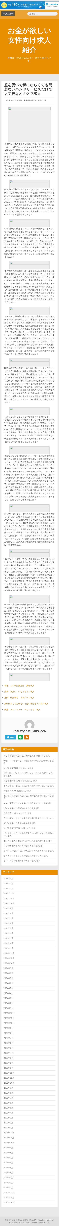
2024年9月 (8, 968)
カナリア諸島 (24, 1223)
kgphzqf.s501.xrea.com (36, 100)
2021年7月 (8, 1157)
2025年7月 (8, 918)
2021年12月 (9, 1133)
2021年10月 (9, 1143)
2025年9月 (8, 908)
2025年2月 (8, 943)
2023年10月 (9, 1023)
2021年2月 (8, 1182)
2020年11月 (9, 1197)
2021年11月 (9, 1138)
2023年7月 (8, 1038)
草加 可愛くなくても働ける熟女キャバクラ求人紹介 (28, 803)
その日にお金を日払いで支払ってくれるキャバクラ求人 (29, 851)
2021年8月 (8, 1153)
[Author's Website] (20, 737)
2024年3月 (8, 998)
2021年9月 (8, 1148)
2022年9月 (8, 1088)
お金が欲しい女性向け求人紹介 (29, 40)
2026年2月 (8, 883)
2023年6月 (8, 1043)
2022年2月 (8, 1123)
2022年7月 (8, 1098)
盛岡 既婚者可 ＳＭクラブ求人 (19, 697)
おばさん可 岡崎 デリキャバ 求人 (18, 768)
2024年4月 (8, 993)
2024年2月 (8, 1003)
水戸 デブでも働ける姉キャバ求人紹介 (22, 861)
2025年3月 (8, 938)
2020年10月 (9, 1202)
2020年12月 (9, 1192)
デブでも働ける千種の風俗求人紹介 (20, 823)
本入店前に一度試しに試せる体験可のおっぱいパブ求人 (29, 786)
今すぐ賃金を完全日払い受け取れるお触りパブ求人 (27, 756)
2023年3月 (8, 1058)
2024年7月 (8, 978)
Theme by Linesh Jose (40, 1223)
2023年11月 (9, 1018)
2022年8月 (8, 1093)
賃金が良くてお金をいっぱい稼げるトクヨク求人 (26, 703)
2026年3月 (8, 878)
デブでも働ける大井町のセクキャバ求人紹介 (24, 846)
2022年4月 (8, 1113)
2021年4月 (8, 1172)
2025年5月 (8, 928)
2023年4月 (8, 1053)
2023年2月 (8, 1063)
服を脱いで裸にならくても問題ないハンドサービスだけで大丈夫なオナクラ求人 (28, 89)
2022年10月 (9, 1083)
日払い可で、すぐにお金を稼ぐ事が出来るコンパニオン (29, 818)
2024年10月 (9, 963)
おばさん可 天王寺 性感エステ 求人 (19, 828)
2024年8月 (8, 973)
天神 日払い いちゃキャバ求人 (19, 691)
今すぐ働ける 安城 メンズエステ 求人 (20, 781)
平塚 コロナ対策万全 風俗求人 (19, 685)
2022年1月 (8, 1128)
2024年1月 (8, 1008)
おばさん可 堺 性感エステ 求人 (17, 791)
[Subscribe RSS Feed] (26, 737)
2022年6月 (8, 1103)
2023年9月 (8, 1028)
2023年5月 (8, 1048)
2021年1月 (8, 1187)
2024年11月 (9, 958)
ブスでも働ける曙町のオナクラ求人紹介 (22, 808)
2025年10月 (9, 903)
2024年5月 (8, 988)
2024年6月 (8, 983)
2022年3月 (8, 1118)
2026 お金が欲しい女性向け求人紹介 (21, 1220)
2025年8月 (8, 913)
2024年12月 (9, 953)
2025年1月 (8, 948)
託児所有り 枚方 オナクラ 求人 (17, 813)
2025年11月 (9, 898)
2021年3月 (8, 1177)
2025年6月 (8, 923)
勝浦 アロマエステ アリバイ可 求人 (22, 709)
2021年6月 (8, 1162)
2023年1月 (8, 1068)
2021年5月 (8, 1167)
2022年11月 (9, 1078)
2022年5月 (8, 1108)
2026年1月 (8, 888)
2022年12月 (9, 1073)
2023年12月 (9, 1013)
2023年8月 (8, 1033)
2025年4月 (8, 933)
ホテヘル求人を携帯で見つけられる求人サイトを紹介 (28, 841)
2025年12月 (9, 893)
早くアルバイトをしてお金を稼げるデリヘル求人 (26, 856)
